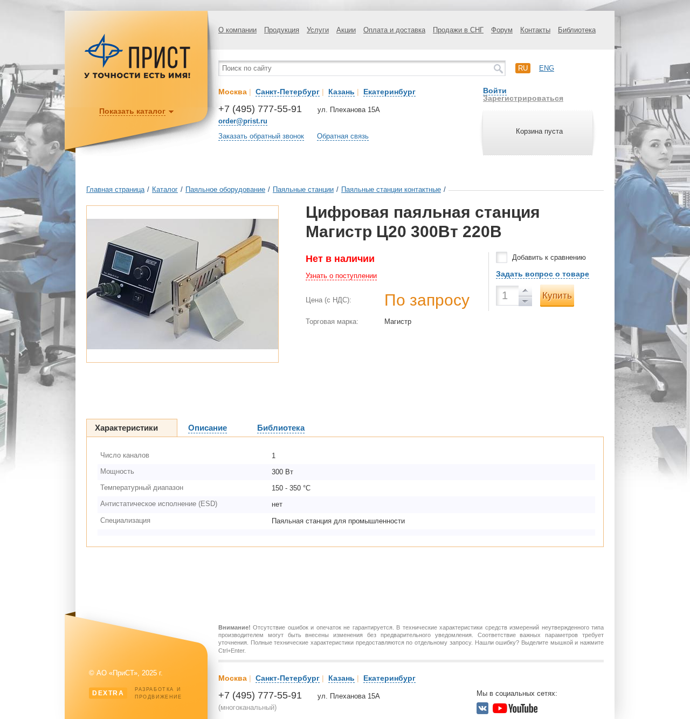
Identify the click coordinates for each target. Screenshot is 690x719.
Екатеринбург (389, 91)
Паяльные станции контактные (391, 189)
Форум (502, 30)
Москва (232, 91)
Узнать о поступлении (341, 276)
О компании (237, 30)
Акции (346, 30)
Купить (557, 296)
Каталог (165, 189)
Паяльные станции (303, 189)
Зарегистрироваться (523, 98)
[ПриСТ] (137, 77)
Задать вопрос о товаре (542, 273)
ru (523, 68)
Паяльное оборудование (225, 189)
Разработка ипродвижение (137, 693)
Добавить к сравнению (549, 257)
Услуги (318, 30)
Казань (341, 91)
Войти (495, 90)
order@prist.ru (242, 121)
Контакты (535, 30)
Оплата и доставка (394, 30)
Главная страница (115, 189)
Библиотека (577, 30)
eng (546, 68)
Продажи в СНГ (458, 30)
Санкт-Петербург (288, 91)
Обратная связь (343, 136)
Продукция (281, 30)
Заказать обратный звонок (261, 136)
